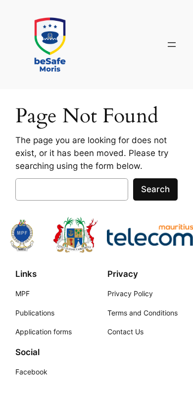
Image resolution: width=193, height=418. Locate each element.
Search (155, 189)
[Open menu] (172, 45)
